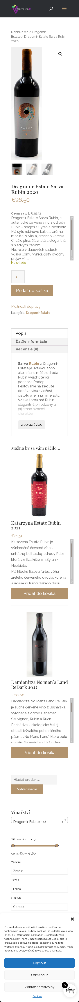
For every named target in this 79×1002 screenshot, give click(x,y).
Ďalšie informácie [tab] (31, 342)
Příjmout (39, 963)
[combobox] (39, 820)
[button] (72, 918)
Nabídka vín (19, 32)
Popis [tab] (21, 333)
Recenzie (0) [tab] (27, 349)
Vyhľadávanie (27, 789)
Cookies (37, 996)
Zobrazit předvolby (39, 987)
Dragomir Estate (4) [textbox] (38, 822)
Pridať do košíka (32, 290)
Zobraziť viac (31, 424)
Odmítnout (39, 975)
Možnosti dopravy (26, 306)
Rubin (34, 364)
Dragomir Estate (38, 312)
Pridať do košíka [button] (39, 593)
